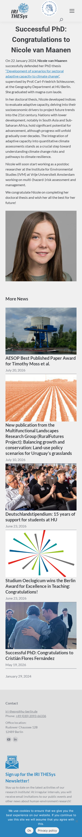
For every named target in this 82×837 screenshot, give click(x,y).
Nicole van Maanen (52, 60)
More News (16, 298)
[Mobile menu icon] (72, 11)
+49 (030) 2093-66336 (31, 716)
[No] (76, 821)
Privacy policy (47, 830)
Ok (29, 830)
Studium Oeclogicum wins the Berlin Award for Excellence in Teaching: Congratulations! (40, 586)
